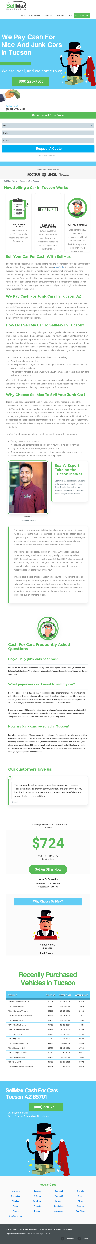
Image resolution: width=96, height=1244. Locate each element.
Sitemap (57, 1229)
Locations (60, 15)
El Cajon (37, 1196)
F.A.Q (70, 15)
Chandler (80, 1191)
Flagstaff (59, 1196)
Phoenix (37, 1206)
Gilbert (80, 1196)
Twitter (85, 1239)
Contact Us (68, 1229)
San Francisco (15, 1216)
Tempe (15, 1211)
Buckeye (37, 1191)
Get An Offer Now (48, 869)
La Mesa (59, 1201)
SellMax (7, 181)
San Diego (80, 1211)
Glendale (15, 1201)
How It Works (35, 15)
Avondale (16, 1191)
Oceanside (58, 1211)
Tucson (36, 181)
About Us (48, 15)
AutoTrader (59, 267)
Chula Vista (15, 1196)
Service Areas (19, 181)
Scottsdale (58, 1206)
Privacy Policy (46, 1229)
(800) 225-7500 (30, 81)
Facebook (69, 1239)
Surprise (80, 1206)
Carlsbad (59, 1191)
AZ (29, 181)
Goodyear (37, 1201)
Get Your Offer (81, 15)
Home (23, 15)
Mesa (80, 1201)
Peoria (15, 1206)
